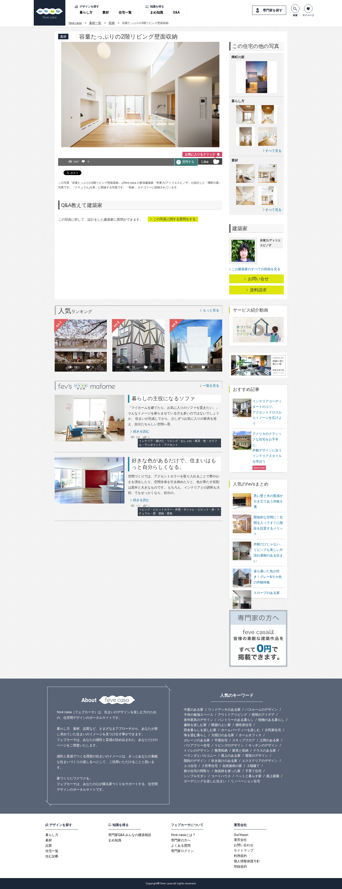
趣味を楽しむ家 (195, 725)
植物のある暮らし (271, 720)
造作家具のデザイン (198, 720)
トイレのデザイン (197, 750)
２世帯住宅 (209, 766)
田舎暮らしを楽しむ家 (200, 730)
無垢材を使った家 (228, 771)
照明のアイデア (263, 714)
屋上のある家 (231, 755)
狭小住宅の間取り (197, 771)
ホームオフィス (250, 735)
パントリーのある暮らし (236, 720)
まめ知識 (156, 12)
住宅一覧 (125, 12)
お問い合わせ (243, 845)
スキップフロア (243, 740)
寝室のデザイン (256, 755)
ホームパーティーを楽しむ (240, 730)
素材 (105, 12)
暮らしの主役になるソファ (163, 398)
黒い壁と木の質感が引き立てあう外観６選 (268, 501)
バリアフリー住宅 (197, 745)
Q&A (176, 12)
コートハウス (221, 776)
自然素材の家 (232, 766)
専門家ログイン (182, 851)
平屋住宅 (221, 740)
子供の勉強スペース (198, 714)
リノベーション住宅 (245, 781)
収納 (112, 23)
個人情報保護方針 (247, 861)
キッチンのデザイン (263, 745)
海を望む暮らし (195, 735)
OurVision (241, 835)
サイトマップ (243, 850)
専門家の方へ (181, 840)
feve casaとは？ (183, 835)
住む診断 (51, 856)
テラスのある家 (264, 750)
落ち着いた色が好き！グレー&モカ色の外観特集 (268, 576)
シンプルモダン (195, 776)
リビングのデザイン (229, 745)
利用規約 (240, 856)
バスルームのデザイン (261, 709)
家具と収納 (240, 750)
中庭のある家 (193, 709)
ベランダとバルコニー (200, 755)
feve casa (75, 23)
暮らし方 (86, 12)
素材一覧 (95, 23)
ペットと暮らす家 (248, 776)
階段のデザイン (195, 760)
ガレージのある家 (197, 740)
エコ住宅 (190, 766)
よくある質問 (181, 845)
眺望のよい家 (221, 725)
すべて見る (273, 150)
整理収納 (221, 750)
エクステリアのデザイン (260, 760)
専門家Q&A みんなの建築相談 (129, 835)
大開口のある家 (222, 735)
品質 (48, 845)
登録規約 (240, 866)
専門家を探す (272, 10)
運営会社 (240, 840)
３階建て (253, 766)
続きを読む (141, 431)
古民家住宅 (273, 730)
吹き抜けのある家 (224, 760)
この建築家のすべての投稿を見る (255, 269)
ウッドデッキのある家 (224, 709)
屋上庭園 (272, 776)
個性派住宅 (243, 725)
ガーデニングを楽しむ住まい (205, 781)
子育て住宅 (253, 771)
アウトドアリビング (232, 714)
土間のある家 (269, 740)
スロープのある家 (267, 593)
